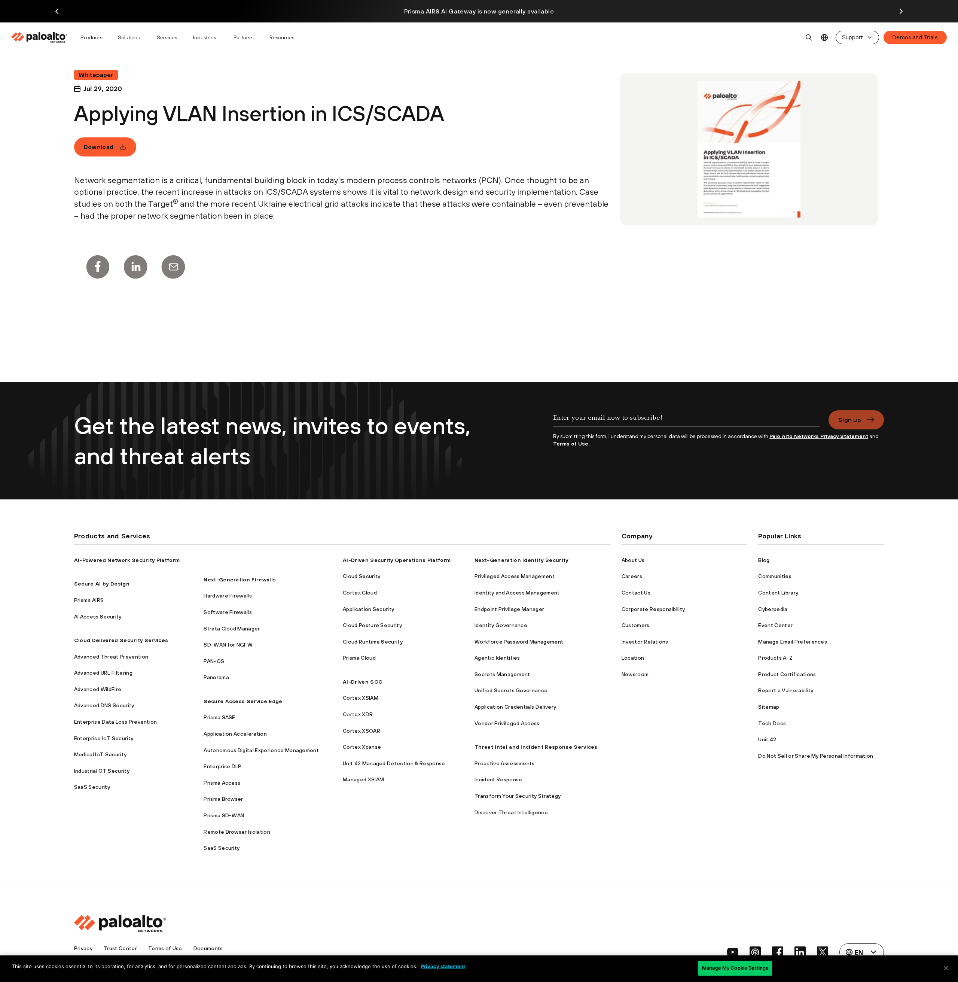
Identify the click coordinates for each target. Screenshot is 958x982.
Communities (774, 576)
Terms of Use (165, 948)
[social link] (732, 952)
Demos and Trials (915, 37)
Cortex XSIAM (360, 698)
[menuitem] (42, 37)
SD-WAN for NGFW (228, 645)
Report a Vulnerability (785, 690)
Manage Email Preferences (792, 642)
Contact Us (636, 593)
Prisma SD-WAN (224, 815)
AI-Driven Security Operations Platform (397, 560)
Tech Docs (772, 723)
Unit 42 (767, 739)
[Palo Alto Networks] (39, 37)
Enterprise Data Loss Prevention (115, 722)
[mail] (173, 267)
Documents (208, 948)
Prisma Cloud (359, 658)
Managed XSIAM (363, 779)
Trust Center (120, 948)
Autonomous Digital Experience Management (261, 750)
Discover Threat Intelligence (511, 812)
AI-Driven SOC (362, 682)
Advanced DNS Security (104, 705)
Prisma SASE (219, 717)
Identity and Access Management (517, 593)
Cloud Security (361, 576)
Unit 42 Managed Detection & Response (394, 763)
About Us (633, 560)
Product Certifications (787, 674)
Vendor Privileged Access (507, 723)
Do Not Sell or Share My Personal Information (815, 756)
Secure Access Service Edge (243, 701)
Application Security (368, 609)
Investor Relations (645, 642)
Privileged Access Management (515, 576)
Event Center (775, 625)
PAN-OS (214, 661)
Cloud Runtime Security (373, 642)
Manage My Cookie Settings (735, 968)
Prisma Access (222, 783)
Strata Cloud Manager (232, 629)
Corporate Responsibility (653, 609)
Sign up (849, 419)
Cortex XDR (358, 714)
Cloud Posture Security (372, 625)
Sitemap (768, 707)
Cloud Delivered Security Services (121, 640)
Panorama (216, 677)
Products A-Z (775, 658)
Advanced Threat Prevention (111, 657)
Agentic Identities (497, 658)
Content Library (778, 593)
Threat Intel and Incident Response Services (536, 747)
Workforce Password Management (519, 642)
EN (824, 37)
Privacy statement (443, 966)
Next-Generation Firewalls (240, 580)
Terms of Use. (571, 444)
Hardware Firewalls (228, 596)
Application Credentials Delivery (515, 707)
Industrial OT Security (101, 771)
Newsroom (635, 674)
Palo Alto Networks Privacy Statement (818, 436)
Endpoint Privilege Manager (509, 609)
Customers (636, 625)
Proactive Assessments (505, 763)
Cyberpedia (772, 609)
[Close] (946, 968)
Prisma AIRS (89, 600)
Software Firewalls (228, 612)
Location (633, 658)
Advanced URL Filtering (103, 673)
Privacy (83, 948)
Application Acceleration (235, 734)
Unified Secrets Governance (511, 690)
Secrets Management (502, 674)
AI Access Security (98, 617)
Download (99, 146)
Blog (763, 560)
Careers (632, 576)
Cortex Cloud (360, 593)
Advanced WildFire (97, 689)
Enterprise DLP (222, 766)
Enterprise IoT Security (103, 738)
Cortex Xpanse (362, 747)
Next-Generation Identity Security (521, 560)
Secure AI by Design (101, 584)
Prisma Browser (223, 799)
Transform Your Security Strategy (518, 796)
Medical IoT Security (100, 754)
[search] (809, 37)
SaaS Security (92, 787)
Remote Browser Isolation (237, 832)
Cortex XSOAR (361, 731)
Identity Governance (501, 625)
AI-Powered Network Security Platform (127, 560)
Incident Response (498, 779)
